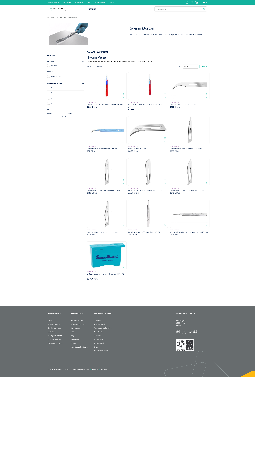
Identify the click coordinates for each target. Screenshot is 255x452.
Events (73, 343)
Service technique (54, 328)
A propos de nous (77, 320)
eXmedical (97, 336)
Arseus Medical (99, 324)
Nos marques (75, 328)
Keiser (96, 347)
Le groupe (97, 320)
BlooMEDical (98, 339)
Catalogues (67, 2)
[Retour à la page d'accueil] (64, 9)
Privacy (95, 369)
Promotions (79, 2)
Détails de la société (78, 324)
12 (51, 98)
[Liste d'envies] (190, 2)
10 (51, 88)
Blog (72, 336)
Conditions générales (55, 343)
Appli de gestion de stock (80, 347)
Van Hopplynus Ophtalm (102, 328)
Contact (112, 2)
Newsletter (75, 339)
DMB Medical (98, 332)
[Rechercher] (204, 9)
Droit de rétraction (54, 339)
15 (51, 103)
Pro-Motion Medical (101, 351)
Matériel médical (53, 2)
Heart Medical (99, 343)
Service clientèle (99, 2)
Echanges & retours (55, 336)
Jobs (88, 2)
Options (204, 66)
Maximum (75, 115)
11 (51, 93)
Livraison (51, 332)
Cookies (104, 369)
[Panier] (195, 2)
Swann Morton (56, 76)
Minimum (55, 115)
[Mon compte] (187, 2)
